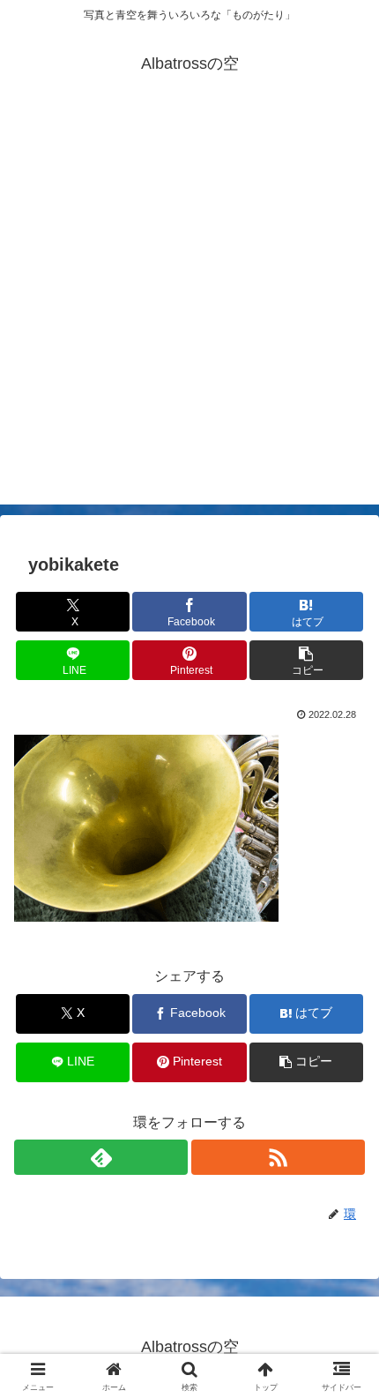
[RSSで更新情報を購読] (278, 1157)
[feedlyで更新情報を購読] (101, 1157)
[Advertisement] (189, 315)
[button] (306, 660)
